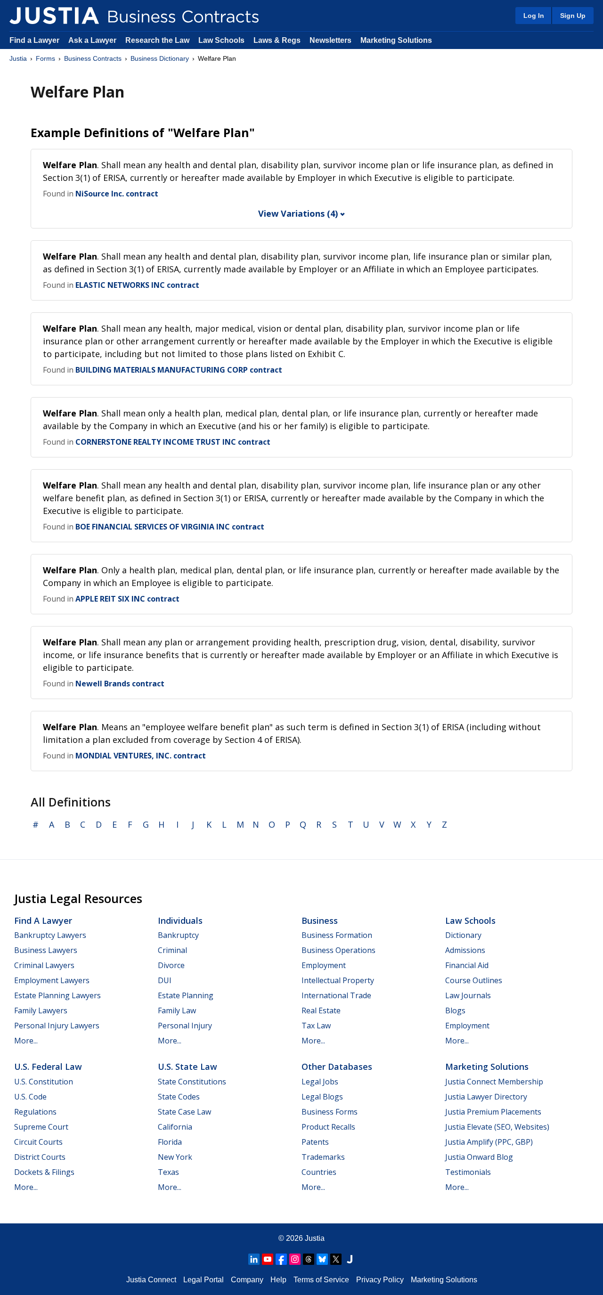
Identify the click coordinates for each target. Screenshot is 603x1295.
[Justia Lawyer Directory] (349, 1259)
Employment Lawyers (52, 980)
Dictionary (463, 935)
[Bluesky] (322, 1259)
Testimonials (468, 1172)
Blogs (455, 1010)
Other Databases (337, 1066)
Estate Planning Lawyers (57, 995)
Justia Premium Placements (493, 1112)
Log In (533, 15)
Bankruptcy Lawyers (50, 935)
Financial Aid (467, 965)
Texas (168, 1172)
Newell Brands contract (119, 683)
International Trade (336, 995)
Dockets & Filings (44, 1172)
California (175, 1127)
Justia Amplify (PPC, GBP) (489, 1142)
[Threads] (308, 1259)
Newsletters (330, 40)
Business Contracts (93, 58)
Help (278, 1280)
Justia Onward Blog (479, 1157)
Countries (319, 1172)
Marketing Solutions (396, 40)
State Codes (179, 1096)
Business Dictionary (159, 58)
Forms (45, 58)
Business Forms (330, 1112)
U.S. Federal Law (48, 1066)
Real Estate (321, 1010)
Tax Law (316, 1025)
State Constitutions (192, 1081)
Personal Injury (185, 1025)
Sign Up (573, 15)
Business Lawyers (45, 950)
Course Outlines (473, 980)
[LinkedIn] (254, 1259)
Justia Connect (151, 1280)
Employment (324, 965)
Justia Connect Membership (494, 1081)
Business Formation (337, 935)
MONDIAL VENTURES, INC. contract (140, 755)
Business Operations (338, 950)
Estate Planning (185, 995)
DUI (164, 980)
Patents (315, 1142)
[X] (336, 1259)
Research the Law (157, 40)
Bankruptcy (178, 935)
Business (320, 920)
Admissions (465, 950)
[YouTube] (267, 1259)
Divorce (171, 965)
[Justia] (54, 15)
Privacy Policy (380, 1280)
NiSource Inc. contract (116, 193)
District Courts (39, 1157)
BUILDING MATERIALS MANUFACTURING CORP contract (178, 370)
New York (175, 1157)
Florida (170, 1142)
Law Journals (468, 995)
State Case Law (184, 1112)
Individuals (180, 920)
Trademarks (323, 1157)
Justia (18, 58)
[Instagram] (295, 1259)
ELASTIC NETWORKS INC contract (137, 285)
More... (26, 1040)
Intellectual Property (338, 980)
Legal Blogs (322, 1096)
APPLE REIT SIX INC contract (127, 599)
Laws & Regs (277, 40)
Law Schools (221, 40)
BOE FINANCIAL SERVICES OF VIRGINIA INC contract (169, 526)
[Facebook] (281, 1259)
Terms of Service (321, 1280)
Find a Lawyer (34, 40)
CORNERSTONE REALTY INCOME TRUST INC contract (172, 442)
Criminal (172, 950)
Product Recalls (328, 1127)
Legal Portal (203, 1280)
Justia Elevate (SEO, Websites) (497, 1127)
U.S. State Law (187, 1066)
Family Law (177, 1010)
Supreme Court (41, 1127)
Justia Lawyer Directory (486, 1096)
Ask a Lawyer (93, 40)
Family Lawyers (40, 1010)
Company (247, 1280)
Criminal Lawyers (44, 965)
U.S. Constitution (43, 1081)
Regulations (35, 1112)
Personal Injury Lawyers (56, 1025)
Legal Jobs (320, 1081)
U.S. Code (30, 1096)
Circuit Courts (38, 1142)
